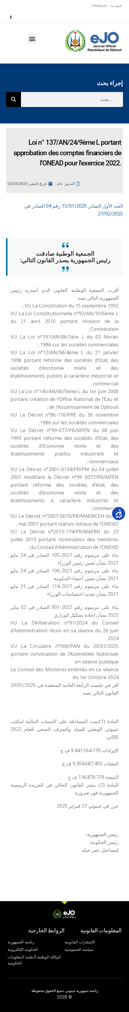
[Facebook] (10, 17)
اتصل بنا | (116, 5)
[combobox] (72, 99)
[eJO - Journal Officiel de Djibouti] (93, 40)
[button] (32, 39)
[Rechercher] (13, 99)
